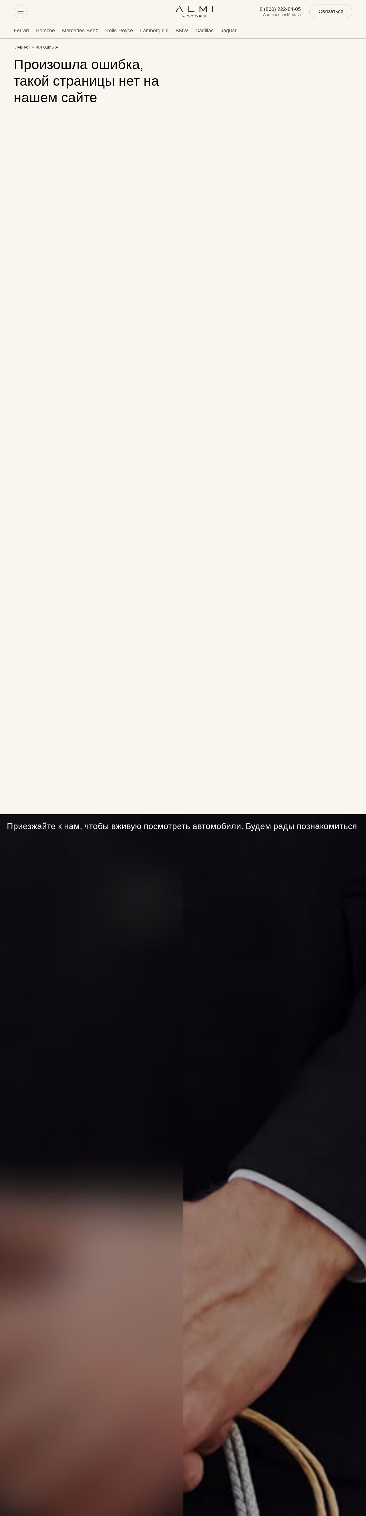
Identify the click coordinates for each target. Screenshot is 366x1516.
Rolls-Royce (119, 30)
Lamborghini (154, 30)
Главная (22, 47)
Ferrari (21, 30)
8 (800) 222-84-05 (280, 9)
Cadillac (204, 30)
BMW (182, 30)
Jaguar (228, 30)
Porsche (45, 30)
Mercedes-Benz (80, 30)
